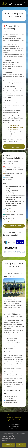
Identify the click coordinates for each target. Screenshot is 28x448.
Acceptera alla (8, 444)
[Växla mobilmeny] (25, 2)
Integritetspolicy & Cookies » (14, 420)
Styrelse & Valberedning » (14, 417)
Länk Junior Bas (14, 125)
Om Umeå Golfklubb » (14, 415)
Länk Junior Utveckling (16, 127)
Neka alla (21, 444)
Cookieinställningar (20, 433)
